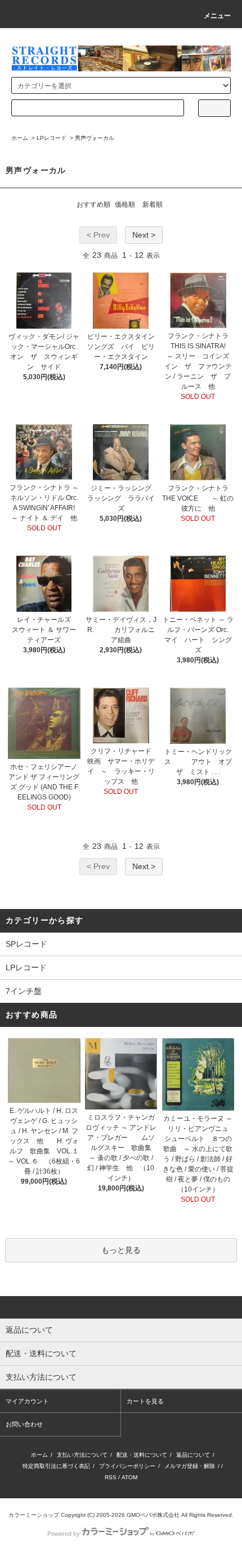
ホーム (19, 138)
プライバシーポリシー (127, 1466)
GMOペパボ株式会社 (153, 1515)
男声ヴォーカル (94, 138)
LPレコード (51, 138)
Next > (143, 234)
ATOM (129, 1477)
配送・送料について (141, 1455)
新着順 (152, 204)
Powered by (63, 1533)
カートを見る (145, 1401)
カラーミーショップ (33, 1515)
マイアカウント (27, 1401)
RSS (110, 1477)
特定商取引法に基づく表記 (56, 1466)
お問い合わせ (24, 1424)
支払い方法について (82, 1455)
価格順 (125, 204)
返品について (193, 1455)
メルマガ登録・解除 (189, 1466)
